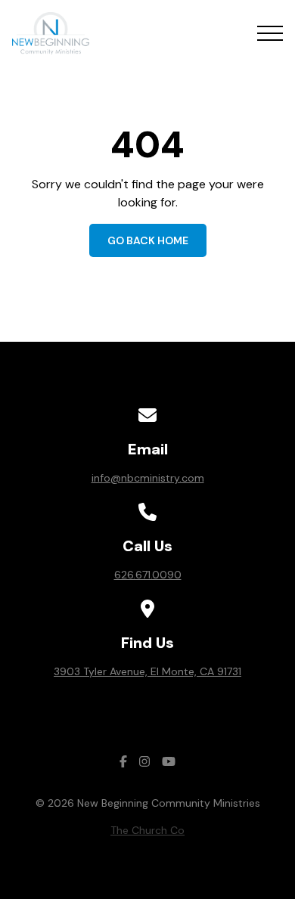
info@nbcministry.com (148, 478)
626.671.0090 (148, 574)
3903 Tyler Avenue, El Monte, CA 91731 (147, 671)
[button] (270, 33)
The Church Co (147, 830)
